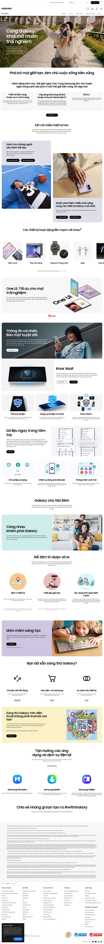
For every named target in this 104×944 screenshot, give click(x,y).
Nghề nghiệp (88, 917)
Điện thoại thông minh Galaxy (29, 891)
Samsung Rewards (68, 893)
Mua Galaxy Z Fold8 (62, 217)
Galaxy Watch (26, 895)
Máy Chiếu (25, 902)
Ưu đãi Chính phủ (6, 909)
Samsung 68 (4, 914)
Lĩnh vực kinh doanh (89, 912)
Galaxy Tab (25, 893)
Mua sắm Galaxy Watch (28, 160)
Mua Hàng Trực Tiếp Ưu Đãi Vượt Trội (10, 893)
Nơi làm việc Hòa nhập (90, 898)
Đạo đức (87, 924)
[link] (12, 253)
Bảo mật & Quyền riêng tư (90, 893)
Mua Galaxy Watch (75, 217)
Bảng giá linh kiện (47, 902)
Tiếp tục (95, 2)
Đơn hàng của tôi (68, 898)
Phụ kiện (25, 919)
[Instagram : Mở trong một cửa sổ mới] (98, 942)
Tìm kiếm (45, 895)
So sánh (86, 700)
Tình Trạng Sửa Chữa (48, 909)
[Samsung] (6, 8)
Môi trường (87, 891)
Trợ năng (87, 895)
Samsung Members (68, 895)
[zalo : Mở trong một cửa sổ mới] (101, 942)
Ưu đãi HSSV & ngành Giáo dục (8, 912)
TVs (23, 900)
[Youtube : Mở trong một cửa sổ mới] (96, 942)
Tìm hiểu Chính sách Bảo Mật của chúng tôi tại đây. (12, 935)
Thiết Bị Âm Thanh (27, 905)
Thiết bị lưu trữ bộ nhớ (28, 917)
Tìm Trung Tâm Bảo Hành (49, 907)
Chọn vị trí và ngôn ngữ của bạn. (57, 2)
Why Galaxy (5, 13)
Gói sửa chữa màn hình (48, 905)
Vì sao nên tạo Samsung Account (71, 891)
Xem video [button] (10, 451)
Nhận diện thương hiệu (90, 915)
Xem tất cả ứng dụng (52, 766)
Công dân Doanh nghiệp (90, 900)
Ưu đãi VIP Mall (5, 907)
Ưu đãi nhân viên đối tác (7, 905)
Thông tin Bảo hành (47, 900)
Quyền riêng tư (79, 13)
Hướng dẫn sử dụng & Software (50, 893)
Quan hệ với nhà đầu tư (90, 919)
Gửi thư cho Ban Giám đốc (49, 919)
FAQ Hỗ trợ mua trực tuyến (49, 898)
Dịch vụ (99, 13)
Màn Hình (25, 914)
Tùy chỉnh (71, 13)
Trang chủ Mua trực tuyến (7, 891)
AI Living (4, 895)
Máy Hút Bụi (25, 912)
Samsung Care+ (5, 900)
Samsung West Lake (6, 917)
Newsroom (87, 922)
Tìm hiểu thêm (51, 115)
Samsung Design (89, 926)
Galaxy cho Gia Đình (90, 13)
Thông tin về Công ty (89, 910)
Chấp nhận (18, 939)
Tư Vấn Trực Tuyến (47, 912)
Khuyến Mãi (67, 905)
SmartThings (5, 898)
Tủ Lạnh (24, 907)
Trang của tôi (67, 900)
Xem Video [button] (73, 382)
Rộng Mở (64, 13)
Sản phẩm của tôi (68, 902)
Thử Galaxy (10, 736)
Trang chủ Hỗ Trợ (47, 891)
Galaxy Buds (25, 898)
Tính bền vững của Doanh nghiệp (92, 902)
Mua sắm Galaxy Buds (13, 160)
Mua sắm (52, 700)
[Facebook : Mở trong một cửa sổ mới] (93, 942)
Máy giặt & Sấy (26, 909)
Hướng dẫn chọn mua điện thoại (9, 902)
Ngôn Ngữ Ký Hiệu (47, 917)
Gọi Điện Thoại (46, 914)
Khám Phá (4, 919)
